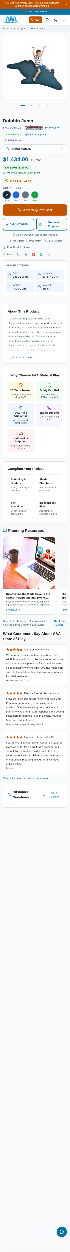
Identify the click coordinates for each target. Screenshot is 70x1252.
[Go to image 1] (23, 105)
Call (37, 19)
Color (12, 187)
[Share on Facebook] (26, 254)
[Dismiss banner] (66, 4)
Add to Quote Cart (37, 210)
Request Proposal (53, 224)
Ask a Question (54, 794)
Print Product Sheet (18, 247)
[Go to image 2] (31, 105)
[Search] (47, 19)
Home (6, 28)
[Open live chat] (62, 1232)
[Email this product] (41, 254)
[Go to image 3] (39, 105)
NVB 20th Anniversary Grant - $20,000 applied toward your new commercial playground (32, 4)
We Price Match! (23, 172)
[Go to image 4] (47, 105)
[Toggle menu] (63, 19)
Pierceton (54, 127)
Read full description (20, 356)
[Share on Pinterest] (34, 254)
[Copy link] (19, 254)
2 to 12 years (20, 28)
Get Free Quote (59, 622)
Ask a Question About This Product (36, 234)
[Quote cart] (55, 19)
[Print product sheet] (49, 254)
